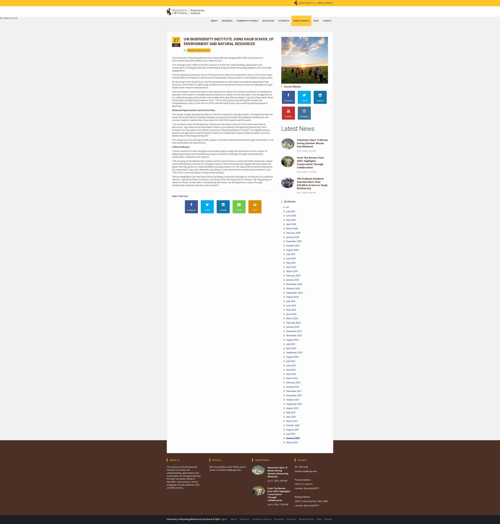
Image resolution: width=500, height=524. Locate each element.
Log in (224, 519)
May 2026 (291, 219)
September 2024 (294, 292)
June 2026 (291, 215)
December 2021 (294, 391)
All (287, 207)
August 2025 (292, 249)
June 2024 (291, 305)
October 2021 (292, 399)
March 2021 (292, 421)
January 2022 (292, 386)
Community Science (261, 519)
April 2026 (291, 224)
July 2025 (290, 254)
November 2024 (294, 284)
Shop (319, 519)
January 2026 (292, 237)
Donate (328, 519)
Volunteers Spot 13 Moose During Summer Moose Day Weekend (312, 143)
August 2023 (292, 339)
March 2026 (292, 228)
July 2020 (290, 433)
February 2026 (293, 232)
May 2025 (291, 262)
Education (279, 519)
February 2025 (293, 275)
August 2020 (292, 429)
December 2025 (294, 241)
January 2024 (292, 326)
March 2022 (292, 378)
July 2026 (290, 211)
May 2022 (291, 369)
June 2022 (291, 365)
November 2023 (294, 335)
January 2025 (292, 279)
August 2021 (292, 408)
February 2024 (293, 322)
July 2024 (290, 301)
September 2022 (294, 352)
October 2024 (292, 288)
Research (244, 519)
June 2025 (291, 258)
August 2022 (292, 356)
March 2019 (292, 442)
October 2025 (292, 245)
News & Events (306, 519)
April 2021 (291, 416)
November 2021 (294, 395)
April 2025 (291, 267)
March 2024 (292, 318)
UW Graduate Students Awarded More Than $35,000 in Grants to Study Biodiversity (312, 183)
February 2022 (293, 382)
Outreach (291, 519)
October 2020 (292, 425)
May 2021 (291, 412)
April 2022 (291, 374)
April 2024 (291, 314)
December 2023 (294, 331)
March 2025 (292, 271)
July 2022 (290, 361)
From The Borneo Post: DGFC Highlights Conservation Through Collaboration (310, 162)
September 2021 (294, 404)
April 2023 (291, 348)
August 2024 (292, 296)
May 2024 (291, 309)
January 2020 (292, 438)
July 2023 (290, 344)
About (234, 519)
